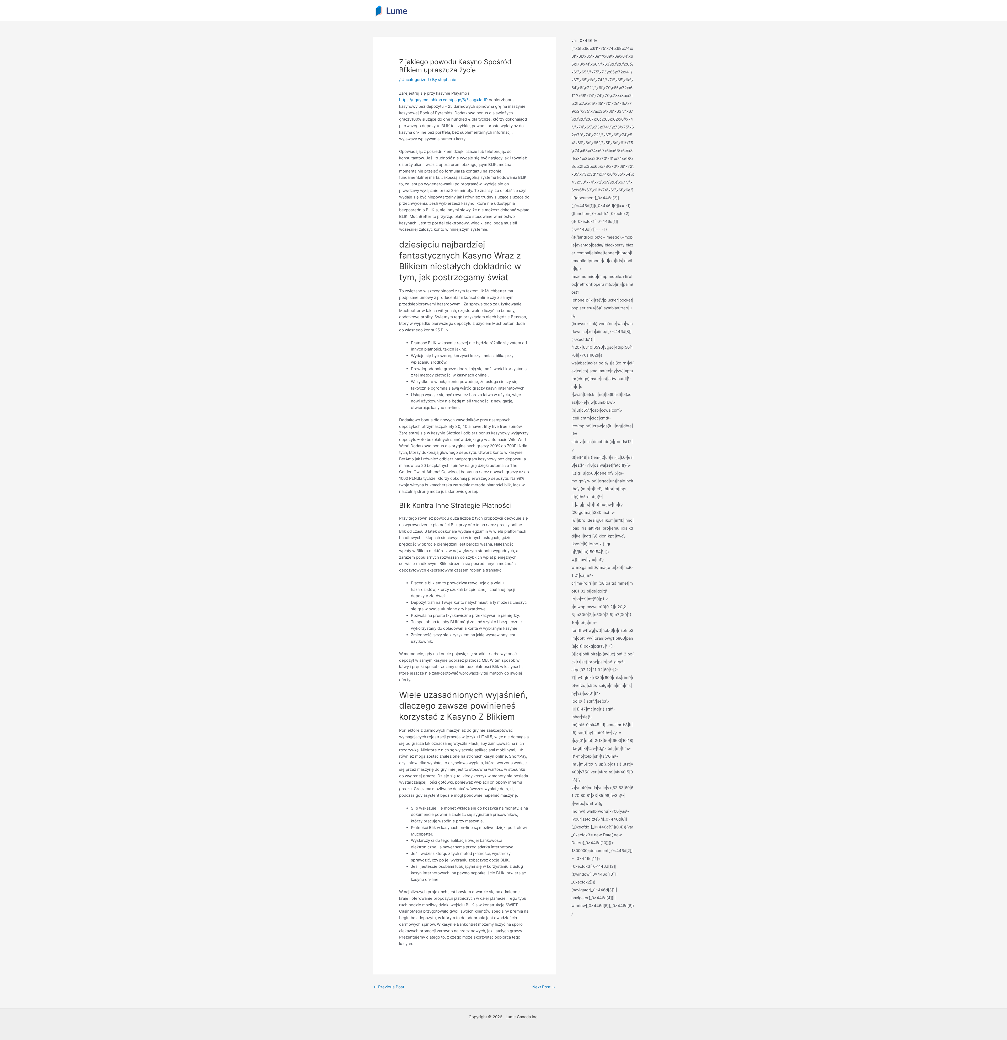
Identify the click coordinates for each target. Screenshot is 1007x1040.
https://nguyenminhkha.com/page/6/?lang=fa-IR (443, 99)
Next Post (543, 986)
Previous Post (388, 986)
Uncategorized (415, 79)
